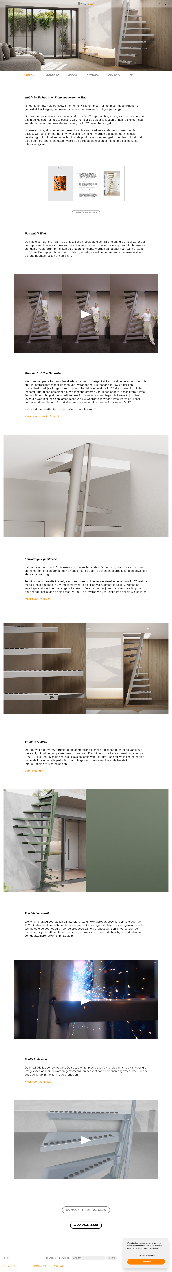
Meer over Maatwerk (38, 599)
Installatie (93, 74)
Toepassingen (51, 74)
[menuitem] (31, 75)
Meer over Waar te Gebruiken (44, 416)
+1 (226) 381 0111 (39, 1266)
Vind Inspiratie (34, 771)
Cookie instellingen (146, 1255)
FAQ (130, 74)
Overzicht (28, 74)
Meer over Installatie (38, 1081)
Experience (114, 74)
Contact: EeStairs (11, 1266)
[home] (86, 3)
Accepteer (146, 1262)
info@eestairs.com (60, 1266)
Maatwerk (71, 74)
